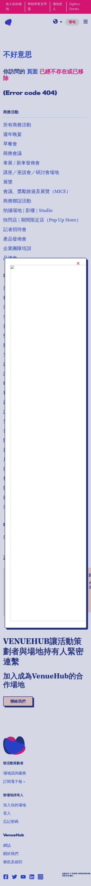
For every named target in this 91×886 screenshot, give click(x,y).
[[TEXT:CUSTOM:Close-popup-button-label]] (78, 263)
